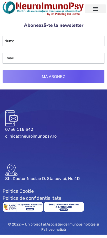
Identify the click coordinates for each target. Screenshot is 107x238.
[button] (95, 8)
